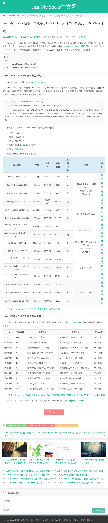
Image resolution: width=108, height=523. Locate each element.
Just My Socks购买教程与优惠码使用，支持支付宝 (36, 308)
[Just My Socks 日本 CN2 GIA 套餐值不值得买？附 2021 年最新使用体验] (41, 449)
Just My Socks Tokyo (16, 425)
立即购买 (19, 148)
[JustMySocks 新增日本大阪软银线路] (93, 449)
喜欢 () (55, 412)
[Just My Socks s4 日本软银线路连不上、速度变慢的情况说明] (14, 449)
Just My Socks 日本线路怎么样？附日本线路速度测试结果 (79, 432)
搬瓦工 (90, 520)
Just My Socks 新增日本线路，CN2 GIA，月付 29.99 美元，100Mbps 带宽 (72, 395)
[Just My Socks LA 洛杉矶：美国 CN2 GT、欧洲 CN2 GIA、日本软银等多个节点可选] (67, 449)
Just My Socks (13, 15)
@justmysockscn (76, 400)
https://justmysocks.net (36, 82)
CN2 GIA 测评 (75, 322)
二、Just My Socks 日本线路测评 (22, 67)
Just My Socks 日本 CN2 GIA (41, 425)
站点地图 (46, 520)
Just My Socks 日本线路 (67, 425)
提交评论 (99, 510)
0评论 (83, 36)
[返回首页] (4, 15)
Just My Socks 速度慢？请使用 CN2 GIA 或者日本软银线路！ (28, 433)
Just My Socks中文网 (32, 36)
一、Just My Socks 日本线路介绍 (22, 64)
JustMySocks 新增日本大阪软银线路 (72, 474)
